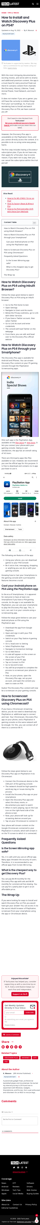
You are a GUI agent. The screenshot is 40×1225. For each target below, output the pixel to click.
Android (5, 1187)
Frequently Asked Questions (16, 256)
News (4, 1183)
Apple (4, 1194)
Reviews (16, 1187)
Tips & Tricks (13, 13)
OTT (35, 1058)
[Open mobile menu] (37, 4)
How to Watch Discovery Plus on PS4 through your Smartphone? (19, 236)
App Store (31, 442)
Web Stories (32, 1190)
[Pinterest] (15, 1046)
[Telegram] (20, 1046)
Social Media (18, 1194)
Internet (26, 1058)
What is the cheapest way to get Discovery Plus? (19, 268)
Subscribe (30, 1012)
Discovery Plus (11, 1058)
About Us (5, 1205)
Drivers (30, 1187)
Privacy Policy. (10, 1025)
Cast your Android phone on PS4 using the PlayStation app (19, 243)
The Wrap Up (9, 275)
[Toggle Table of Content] (33, 223)
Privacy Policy (31, 1205)
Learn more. (12, 68)
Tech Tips (16, 1190)
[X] (7, 1046)
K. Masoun (30, 30)
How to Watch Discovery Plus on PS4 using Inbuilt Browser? (19, 229)
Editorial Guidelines (10, 1208)
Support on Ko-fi (20, 994)
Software (30, 1183)
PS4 (6, 1062)
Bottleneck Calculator (24, 1222)
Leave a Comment (12, 1035)
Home (4, 13)
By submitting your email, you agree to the (19, 1022)
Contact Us (17, 1205)
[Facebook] (3, 1046)
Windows (5, 1190)
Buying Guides (33, 1194)
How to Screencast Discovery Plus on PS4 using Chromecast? (19, 251)
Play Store (19, 442)
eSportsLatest (19, 1172)
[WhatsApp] (11, 1046)
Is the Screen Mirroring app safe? (17, 261)
